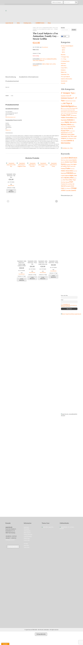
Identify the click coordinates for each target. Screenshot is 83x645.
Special (63, 186)
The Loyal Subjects (38, 60)
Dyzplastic (68, 164)
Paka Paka (70, 126)
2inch (66, 158)
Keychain (63, 173)
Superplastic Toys (65, 74)
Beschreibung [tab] (11, 77)
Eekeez (63, 47)
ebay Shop (26, 545)
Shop (49, 23)
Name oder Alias (64, 295)
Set (73, 184)
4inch (75, 158)
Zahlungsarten (27, 530)
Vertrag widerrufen (13, 546)
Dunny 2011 (65, 108)
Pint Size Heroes (65, 182)
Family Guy (49, 64)
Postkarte (63, 184)
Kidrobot (69, 173)
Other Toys (72, 180)
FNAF (68, 166)
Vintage (74, 188)
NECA (63, 52)
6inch (65, 160)
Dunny (63, 164)
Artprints (74, 160)
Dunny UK (66, 113)
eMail (62, 299)
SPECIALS (63, 65)
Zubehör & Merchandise (66, 78)
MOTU (63, 50)
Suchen (63, 27)
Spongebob (68, 186)
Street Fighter (71, 134)
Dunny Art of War (71, 110)
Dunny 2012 (69, 108)
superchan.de (9, 23)
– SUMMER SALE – (40, 23)
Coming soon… (28, 23)
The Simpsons (70, 138)
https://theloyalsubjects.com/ (10, 117)
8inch (67, 160)
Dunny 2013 (74, 108)
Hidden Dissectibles (67, 117)
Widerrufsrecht (27, 532)
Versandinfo (26, 529)
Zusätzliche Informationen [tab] (28, 77)
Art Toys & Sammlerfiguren (44, 27)
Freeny (63, 168)
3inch (43, 64)
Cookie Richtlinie (28, 536)
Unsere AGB (27, 540)
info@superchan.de (10, 539)
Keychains (63, 63)
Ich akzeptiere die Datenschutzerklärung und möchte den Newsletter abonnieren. (69, 305)
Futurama (74, 115)
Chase (75, 162)
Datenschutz (27, 538)
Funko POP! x (64, 67)
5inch (62, 160)
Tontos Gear (26, 547)
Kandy (75, 117)
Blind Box (63, 54)
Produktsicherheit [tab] (12, 81)
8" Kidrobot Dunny (65, 61)
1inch (62, 158)
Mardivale (62, 122)
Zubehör (73, 190)
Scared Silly (70, 132)
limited (74, 173)
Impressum (26, 527)
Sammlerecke (64, 81)
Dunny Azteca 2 (64, 111)
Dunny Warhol (71, 113)
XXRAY (75, 138)
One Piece (66, 180)
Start (34, 27)
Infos (18, 23)
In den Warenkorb (11, 191)
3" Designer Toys (65, 56)
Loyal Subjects (65, 175)
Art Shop (26, 543)
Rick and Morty (69, 184)
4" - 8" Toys (63, 59)
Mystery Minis (66, 124)
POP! (71, 182)
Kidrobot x (63, 70)
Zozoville (63, 83)
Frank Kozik (72, 166)
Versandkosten (45, 47)
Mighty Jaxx (63, 72)
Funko (68, 168)
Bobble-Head (68, 162)
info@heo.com (8, 130)
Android (70, 160)
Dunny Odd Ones (71, 111)
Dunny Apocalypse (64, 110)
